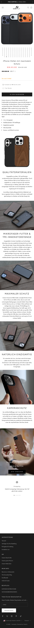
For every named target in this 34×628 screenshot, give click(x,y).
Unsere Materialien (6, 564)
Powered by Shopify (22, 624)
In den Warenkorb (17, 94)
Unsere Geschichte (6, 558)
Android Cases (6, 581)
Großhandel (5, 578)
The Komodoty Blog (7, 575)
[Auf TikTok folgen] (21, 616)
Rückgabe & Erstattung (7, 546)
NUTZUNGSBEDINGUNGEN (9, 592)
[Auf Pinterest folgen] (16, 616)
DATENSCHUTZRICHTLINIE (9, 589)
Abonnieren (9, 610)
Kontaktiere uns (6, 549)
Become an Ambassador (8, 572)
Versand (4, 541)
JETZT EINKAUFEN (17, 472)
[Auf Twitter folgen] (7, 616)
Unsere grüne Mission (7, 561)
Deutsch (27, 620)
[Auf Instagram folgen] (12, 616)
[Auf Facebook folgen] (2, 616)
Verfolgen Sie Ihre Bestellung (9, 544)
